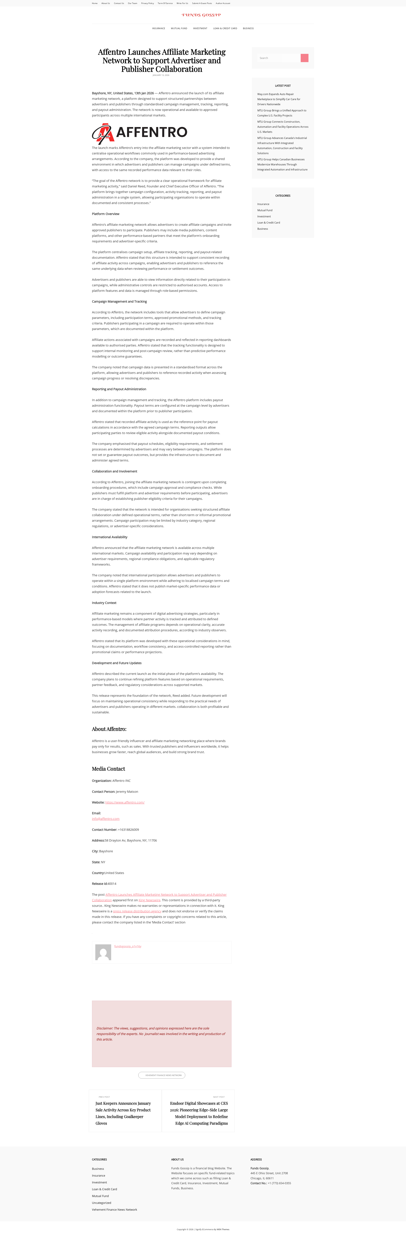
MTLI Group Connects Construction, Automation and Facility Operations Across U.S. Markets (282, 127)
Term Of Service (165, 3)
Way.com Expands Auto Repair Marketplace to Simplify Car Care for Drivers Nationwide (278, 99)
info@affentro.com (106, 819)
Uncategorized (101, 1203)
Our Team (132, 3)
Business (248, 28)
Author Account (223, 3)
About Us (106, 3)
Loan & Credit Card (225, 28)
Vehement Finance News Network (163, 1075)
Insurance (158, 28)
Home (95, 3)
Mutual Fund (179, 28)
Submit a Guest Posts (202, 3)
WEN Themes (223, 1229)
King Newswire (149, 900)
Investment (200, 28)
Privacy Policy (147, 3)
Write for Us (182, 3)
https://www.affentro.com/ (124, 802)
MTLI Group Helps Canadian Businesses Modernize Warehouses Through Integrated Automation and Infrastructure (282, 164)
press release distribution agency (137, 911)
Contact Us (119, 3)
